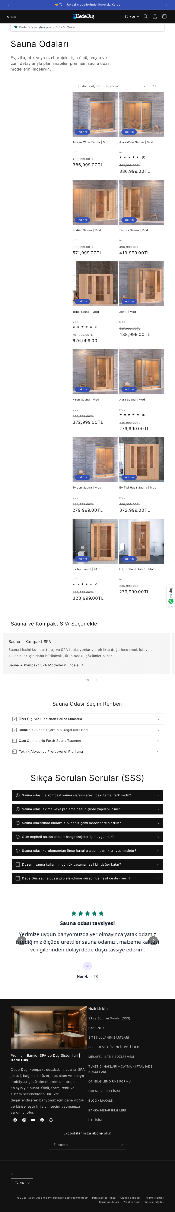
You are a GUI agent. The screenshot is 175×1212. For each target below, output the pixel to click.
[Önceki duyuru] (8, 4)
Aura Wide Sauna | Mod (136, 142)
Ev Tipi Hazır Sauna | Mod (137, 487)
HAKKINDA (96, 1028)
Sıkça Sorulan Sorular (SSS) (109, 1018)
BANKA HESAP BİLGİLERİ (107, 1110)
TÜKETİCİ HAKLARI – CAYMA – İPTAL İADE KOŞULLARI (120, 1069)
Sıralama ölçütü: (89, 86)
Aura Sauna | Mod (132, 399)
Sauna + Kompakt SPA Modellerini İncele (44, 665)
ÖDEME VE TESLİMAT (104, 1091)
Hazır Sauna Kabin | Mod (137, 569)
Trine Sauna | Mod (86, 311)
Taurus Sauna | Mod (133, 230)
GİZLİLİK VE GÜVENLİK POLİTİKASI (114, 1047)
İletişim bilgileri (154, 1201)
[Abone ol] (121, 1145)
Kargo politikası (109, 1201)
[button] (9, 16)
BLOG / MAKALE (100, 1100)
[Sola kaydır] (78, 680)
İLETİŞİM (95, 1120)
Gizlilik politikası (130, 1197)
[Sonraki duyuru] (166, 4)
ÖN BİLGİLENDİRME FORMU (109, 1081)
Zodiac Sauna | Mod (87, 230)
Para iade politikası (104, 1197)
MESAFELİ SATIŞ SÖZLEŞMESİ (111, 1056)
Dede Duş (34, 1197)
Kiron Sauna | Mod (86, 399)
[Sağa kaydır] (97, 680)
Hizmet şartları (155, 1197)
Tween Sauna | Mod (87, 487)
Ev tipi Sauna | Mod (87, 569)
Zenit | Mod (127, 311)
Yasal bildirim (131, 1201)
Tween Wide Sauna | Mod (91, 142)
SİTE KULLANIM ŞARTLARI (108, 1037)
